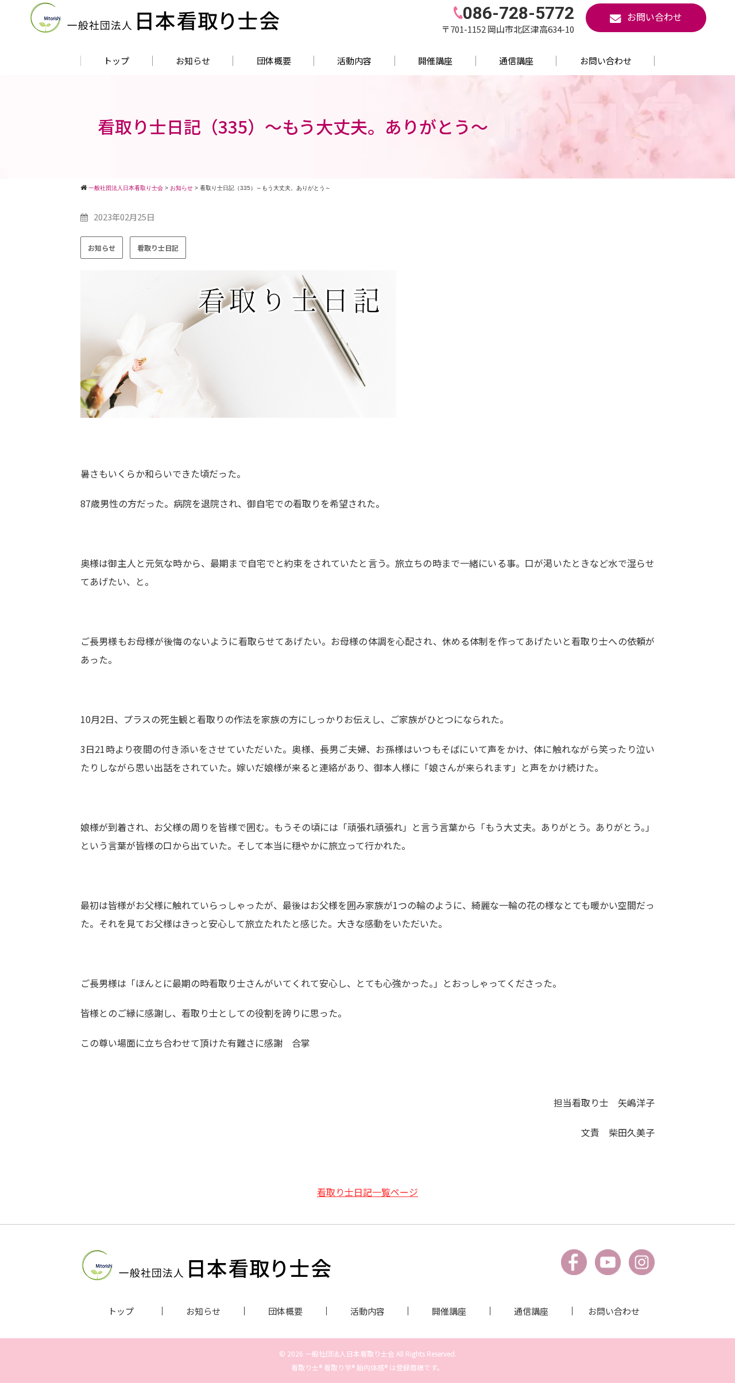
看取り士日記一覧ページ (367, 1192)
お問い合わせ (606, 61)
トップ (116, 61)
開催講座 (435, 61)
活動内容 (354, 61)
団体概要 (274, 61)
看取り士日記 (158, 247)
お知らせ (193, 61)
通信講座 (516, 61)
